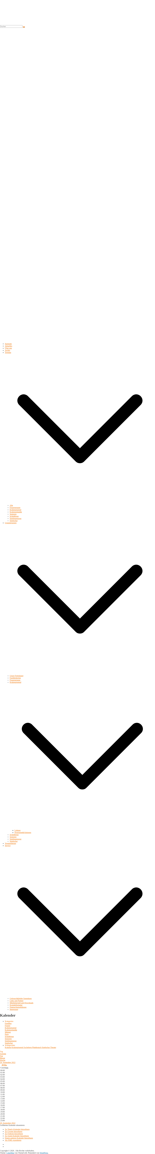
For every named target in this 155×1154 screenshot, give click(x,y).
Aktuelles (8, 346)
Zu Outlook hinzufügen (14, 1134)
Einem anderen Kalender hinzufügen (19, 1138)
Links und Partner (16, 1001)
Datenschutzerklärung (18, 1007)
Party (7, 1034)
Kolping (8, 1047)
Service (8, 846)
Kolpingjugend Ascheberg (22, 1047)
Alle (11, 505)
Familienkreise (15, 678)
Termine (8, 352)
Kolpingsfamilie (16, 512)
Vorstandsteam (10, 843)
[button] (80, 503)
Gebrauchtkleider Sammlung (21, 998)
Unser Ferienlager (16, 676)
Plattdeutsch (37, 1047)
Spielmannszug (15, 518)
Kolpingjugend (15, 510)
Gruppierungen (10, 523)
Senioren (13, 514)
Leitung (17, 830)
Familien (8, 1023)
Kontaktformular (16, 1005)
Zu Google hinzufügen (13, 1131)
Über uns (8, 348)
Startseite (8, 344)
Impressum (14, 1009)
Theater (53, 1047)
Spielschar (14, 521)
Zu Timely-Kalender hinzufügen (17, 1129)
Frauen (7, 1026)
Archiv (7, 350)
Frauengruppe (15, 508)
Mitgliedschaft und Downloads (21, 1003)
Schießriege (14, 516)
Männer (8, 1032)
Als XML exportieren (13, 1140)
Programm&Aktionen (23, 832)
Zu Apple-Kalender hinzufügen (17, 1136)
